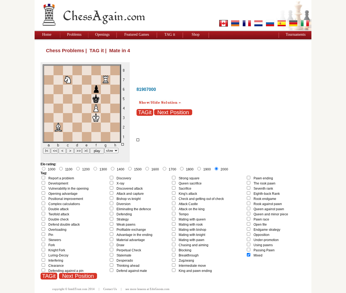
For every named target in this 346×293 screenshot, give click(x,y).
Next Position (173, 112)
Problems (74, 34)
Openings (102, 34)
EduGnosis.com (159, 289)
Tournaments (295, 34)
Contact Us (110, 289)
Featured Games (136, 34)
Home (46, 34)
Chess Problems (65, 50)
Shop (195, 34)
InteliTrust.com (77, 289)
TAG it (169, 34)
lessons (141, 289)
